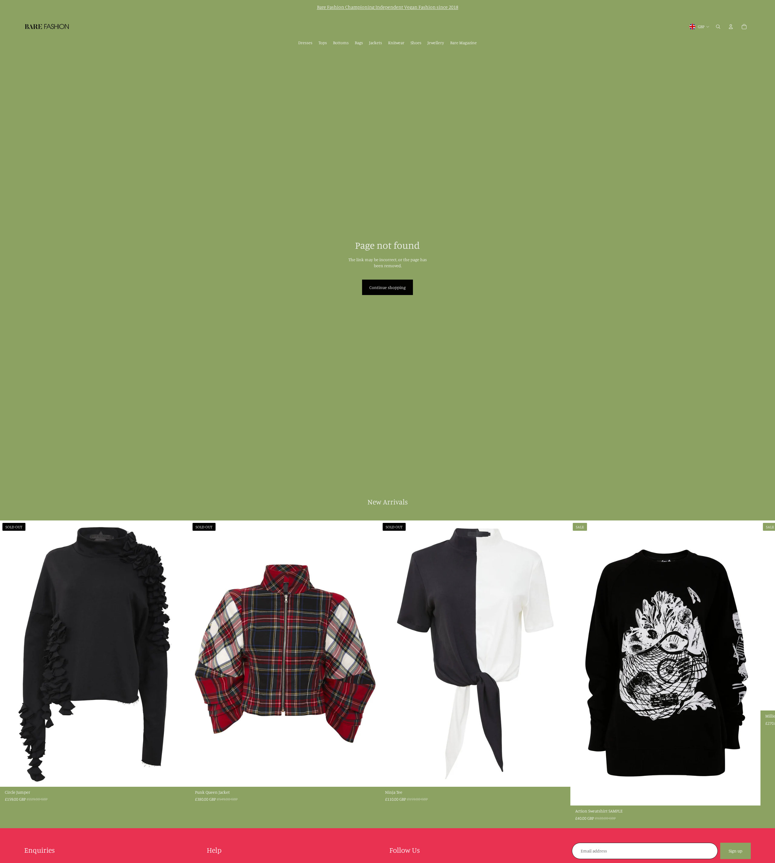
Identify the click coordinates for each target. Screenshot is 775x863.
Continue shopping (387, 287)
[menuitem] (305, 42)
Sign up (735, 850)
